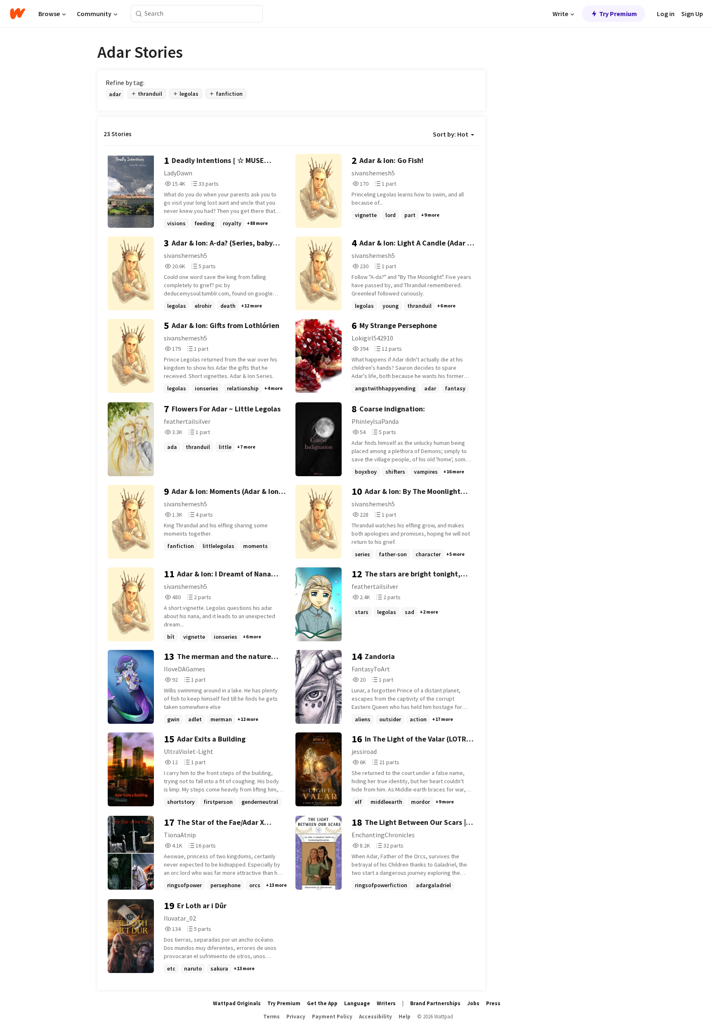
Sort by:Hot (450, 134)
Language (357, 1003)
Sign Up (692, 13)
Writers (386, 1003)
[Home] (17, 13)
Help (405, 1016)
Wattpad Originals (237, 1003)
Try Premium (618, 13)
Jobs (473, 1003)
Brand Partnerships (435, 1003)
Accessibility (375, 1016)
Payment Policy (332, 1016)
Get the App (322, 1003)
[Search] (139, 13)
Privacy (295, 1016)
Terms (271, 1016)
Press (493, 1003)
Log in (666, 13)
